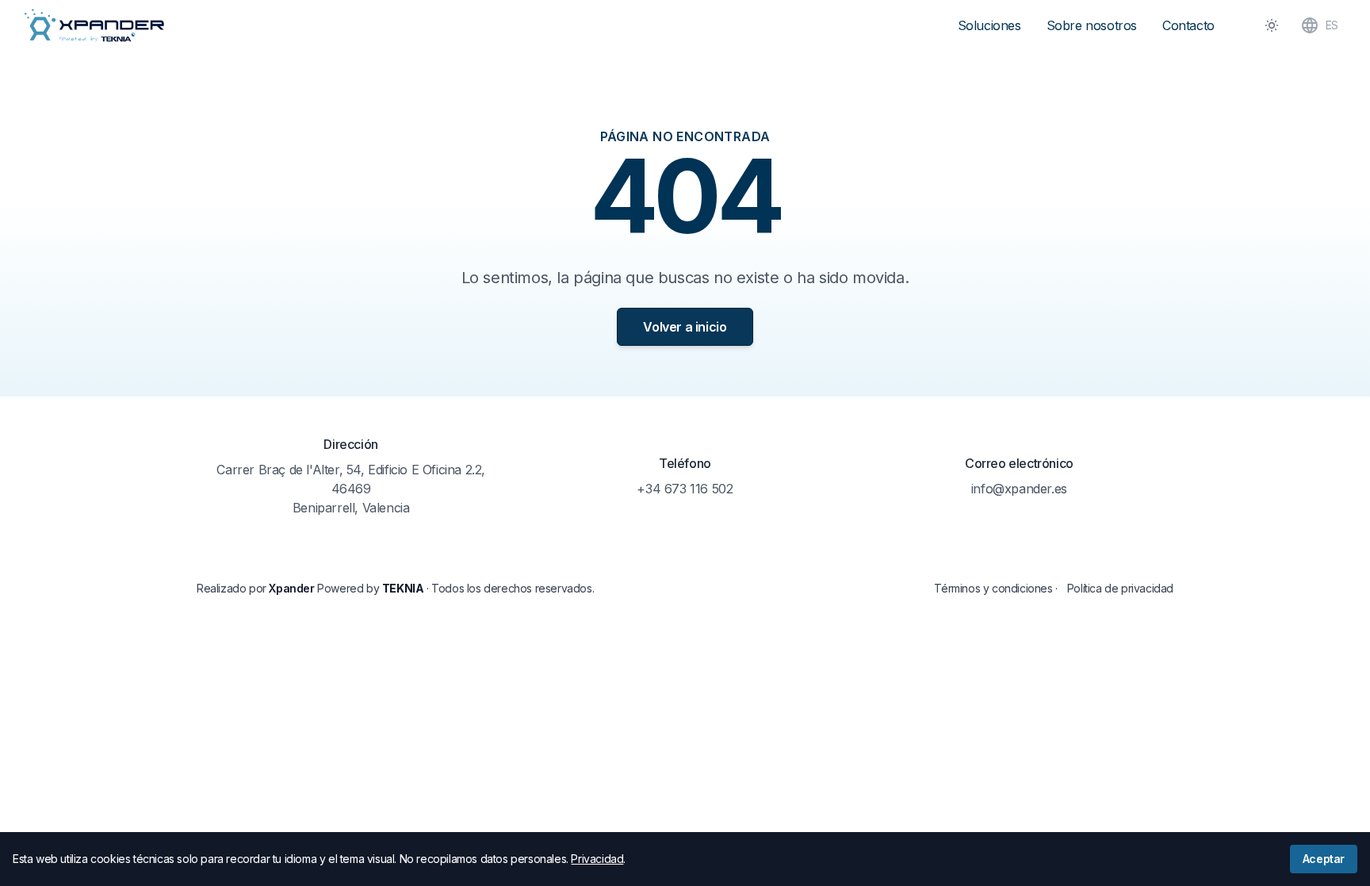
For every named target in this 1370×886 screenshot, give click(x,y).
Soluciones (989, 25)
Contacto (1188, 25)
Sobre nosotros (1092, 25)
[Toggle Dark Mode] (1272, 25)
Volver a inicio (684, 327)
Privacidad (597, 858)
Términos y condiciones (993, 588)
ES (1332, 25)
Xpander (291, 588)
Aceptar (1324, 858)
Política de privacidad (1120, 588)
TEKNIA (403, 588)
